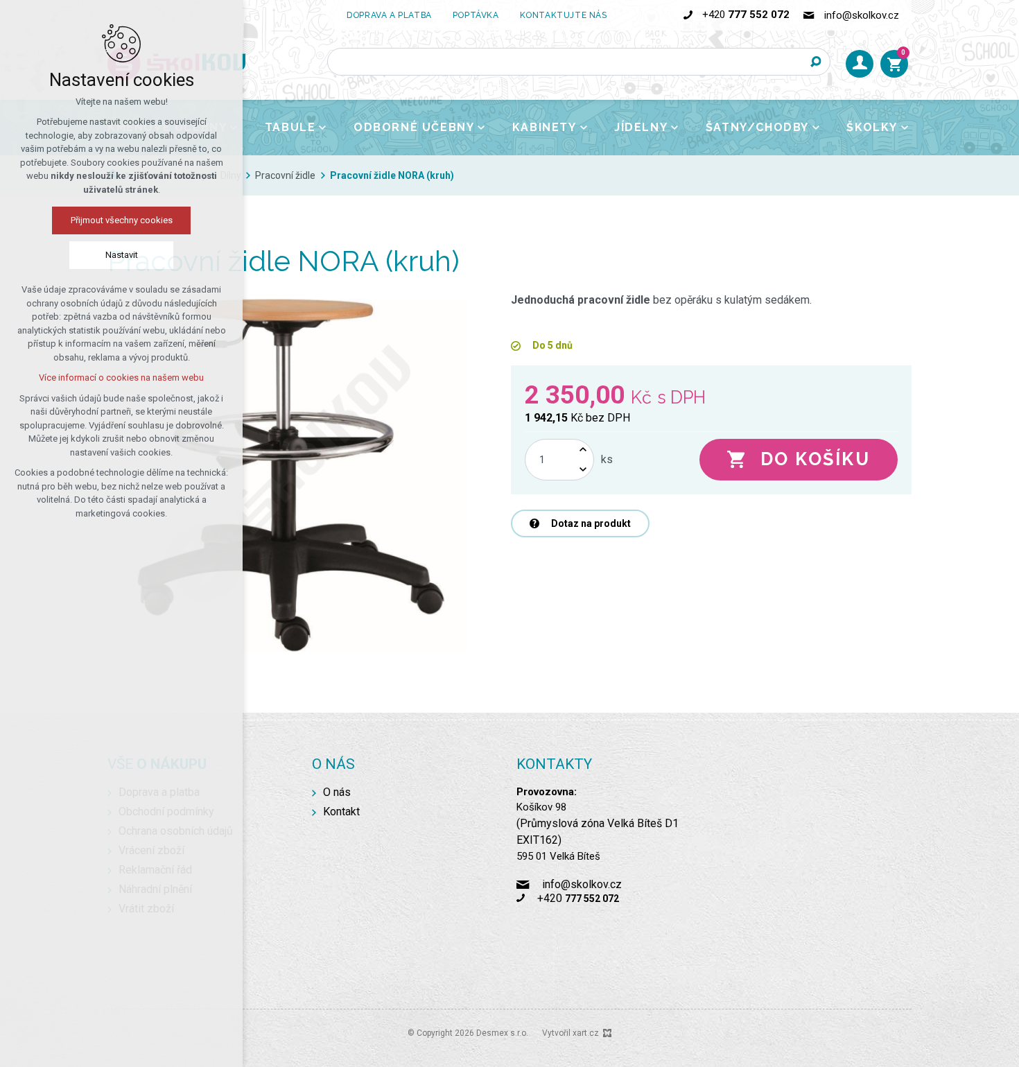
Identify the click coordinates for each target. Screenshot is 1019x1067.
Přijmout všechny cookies (122, 220)
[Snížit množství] (583, 470)
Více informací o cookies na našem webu (121, 377)
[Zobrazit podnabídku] (322, 127)
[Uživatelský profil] (859, 64)
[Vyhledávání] (578, 62)
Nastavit (121, 255)
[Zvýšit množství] (583, 450)
